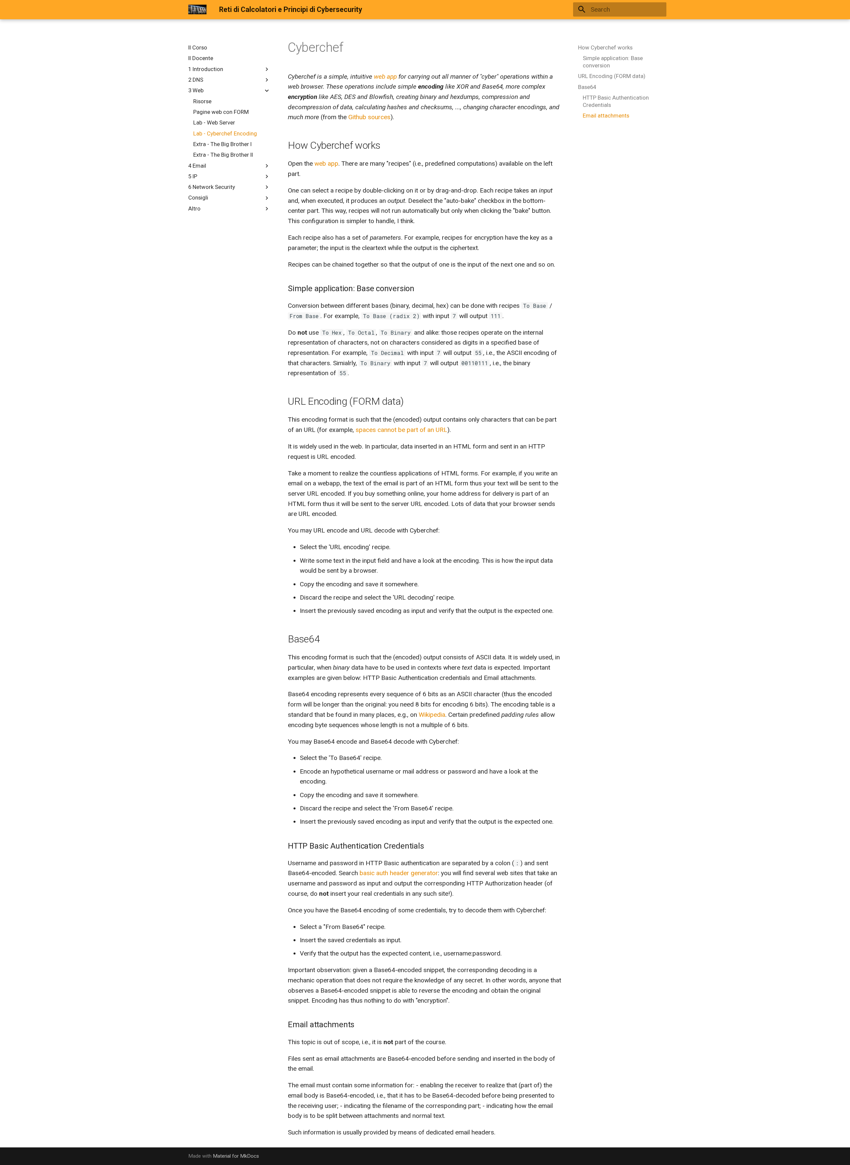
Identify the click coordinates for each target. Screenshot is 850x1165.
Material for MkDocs (236, 1156)
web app (385, 76)
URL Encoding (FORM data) (611, 76)
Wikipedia (432, 714)
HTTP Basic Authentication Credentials (616, 101)
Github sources (369, 117)
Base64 (587, 87)
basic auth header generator (399, 873)
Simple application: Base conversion (613, 62)
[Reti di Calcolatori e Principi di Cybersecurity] (197, 10)
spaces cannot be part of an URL (401, 430)
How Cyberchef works (605, 47)
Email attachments (606, 115)
